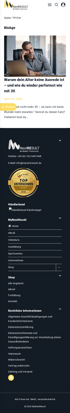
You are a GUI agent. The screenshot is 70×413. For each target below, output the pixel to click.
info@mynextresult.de (28, 163)
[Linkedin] (11, 378)
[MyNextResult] (16, 5)
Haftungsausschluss (20, 347)
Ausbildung (14, 246)
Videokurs (14, 240)
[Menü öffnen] (49, 5)
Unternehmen (15, 260)
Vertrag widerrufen (19, 365)
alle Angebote (16, 283)
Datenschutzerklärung (20, 327)
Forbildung (14, 295)
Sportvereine (15, 253)
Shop (11, 267)
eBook (11, 233)
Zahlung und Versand (20, 371)
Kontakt (12, 301)
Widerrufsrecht (16, 359)
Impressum (14, 353)
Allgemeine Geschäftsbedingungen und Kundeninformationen (30, 318)
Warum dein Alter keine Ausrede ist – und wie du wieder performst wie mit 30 (34, 85)
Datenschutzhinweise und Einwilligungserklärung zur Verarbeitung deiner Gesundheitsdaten (34, 337)
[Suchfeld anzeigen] (56, 5)
